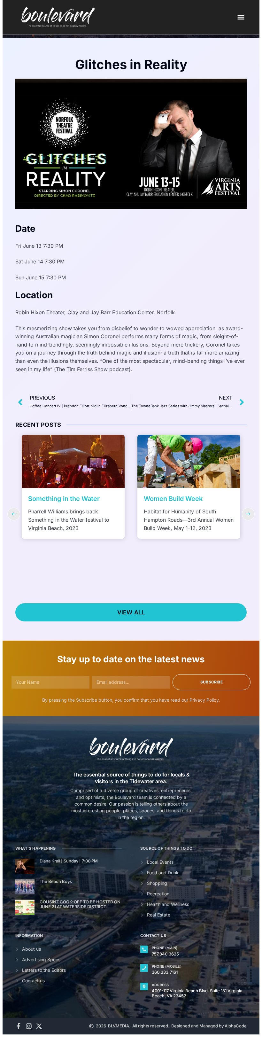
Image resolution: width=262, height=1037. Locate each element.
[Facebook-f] (18, 1026)
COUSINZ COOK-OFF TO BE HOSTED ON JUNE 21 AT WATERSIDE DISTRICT (80, 904)
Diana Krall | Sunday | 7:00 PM (69, 860)
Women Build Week (173, 499)
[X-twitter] (39, 1026)
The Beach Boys (56, 881)
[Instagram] (29, 1026)
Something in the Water (64, 499)
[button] (241, 17)
